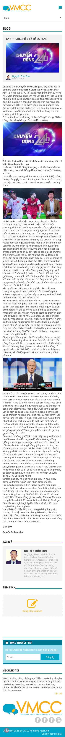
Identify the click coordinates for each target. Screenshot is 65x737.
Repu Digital (55, 733)
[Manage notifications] (6, 730)
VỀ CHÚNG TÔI (11, 670)
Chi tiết (58, 693)
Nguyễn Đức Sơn (21, 76)
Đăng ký (50, 657)
